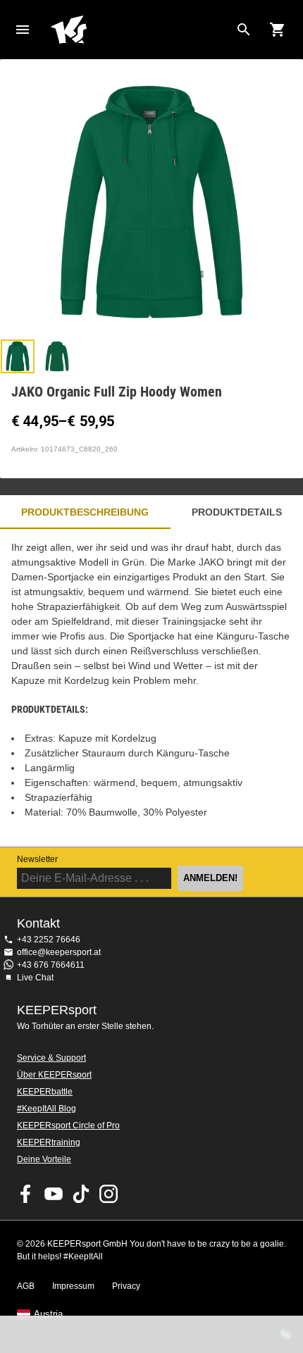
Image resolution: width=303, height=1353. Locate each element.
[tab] (18, 356)
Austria (48, 1314)
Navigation (22, 29)
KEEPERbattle (45, 1092)
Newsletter (37, 859)
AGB (26, 1286)
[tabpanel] (151, 688)
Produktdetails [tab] (237, 512)
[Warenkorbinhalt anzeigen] (278, 29)
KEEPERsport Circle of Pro (68, 1125)
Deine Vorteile (44, 1159)
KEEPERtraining (48, 1142)
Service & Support (51, 1058)
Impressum (73, 1286)
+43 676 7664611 (51, 965)
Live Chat (35, 978)
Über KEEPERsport (54, 1075)
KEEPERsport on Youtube (53, 1194)
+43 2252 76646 (48, 939)
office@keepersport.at (59, 952)
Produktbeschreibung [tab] (85, 512)
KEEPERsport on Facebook (26, 1194)
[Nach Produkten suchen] (244, 29)
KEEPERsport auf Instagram (108, 1194)
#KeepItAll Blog (46, 1109)
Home (140, 29)
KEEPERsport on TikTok (81, 1194)
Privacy (126, 1286)
